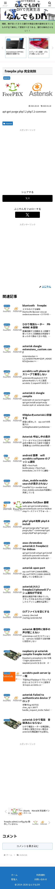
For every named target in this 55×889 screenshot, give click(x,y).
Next (52, 48)
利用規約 (40, 874)
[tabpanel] (15, 47)
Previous (2, 48)
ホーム (14, 874)
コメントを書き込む (27, 846)
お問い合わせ (40, 879)
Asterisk (9, 123)
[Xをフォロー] (27, 215)
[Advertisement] (27, 159)
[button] (49, 580)
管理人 (14, 879)
